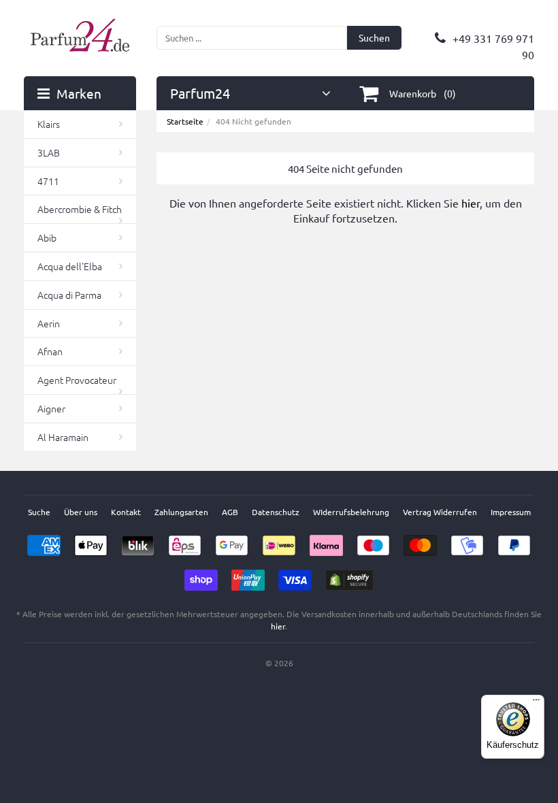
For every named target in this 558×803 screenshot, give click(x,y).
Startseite (185, 121)
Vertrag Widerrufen (440, 511)
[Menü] (536, 703)
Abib (46, 237)
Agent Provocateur (76, 380)
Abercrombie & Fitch (79, 209)
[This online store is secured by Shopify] (349, 575)
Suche (39, 511)
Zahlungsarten (181, 511)
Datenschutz (275, 511)
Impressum (511, 511)
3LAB (48, 152)
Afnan (50, 351)
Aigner (51, 408)
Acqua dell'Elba (69, 266)
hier (470, 203)
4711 (48, 181)
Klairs (48, 124)
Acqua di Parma (69, 294)
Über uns (80, 511)
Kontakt (126, 511)
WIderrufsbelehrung (351, 511)
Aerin (48, 323)
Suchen (374, 37)
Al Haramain (62, 437)
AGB (230, 511)
